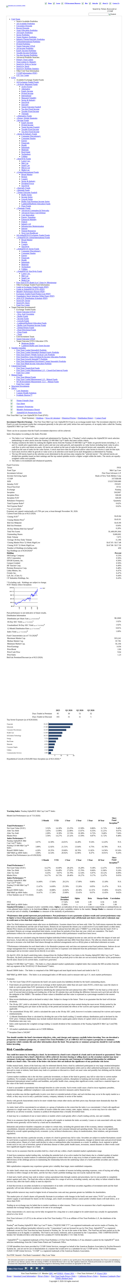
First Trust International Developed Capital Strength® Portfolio (41, 361)
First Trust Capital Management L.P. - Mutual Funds (37, 379)
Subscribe (95, 3)
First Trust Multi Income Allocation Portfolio (34, 364)
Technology (26, 154)
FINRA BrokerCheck (64, 1278)
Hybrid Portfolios (23, 44)
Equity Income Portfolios (26, 51)
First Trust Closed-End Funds (28, 368)
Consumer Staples (28, 138)
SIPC (51, 1273)
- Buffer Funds (22, 316)
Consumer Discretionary (31, 136)
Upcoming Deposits (24, 26)
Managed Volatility (28, 98)
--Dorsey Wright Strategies (26, 118)
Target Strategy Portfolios (26, 37)
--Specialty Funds (23, 188)
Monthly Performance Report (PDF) (30, 292)
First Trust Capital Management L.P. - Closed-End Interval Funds (42, 370)
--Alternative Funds (24, 116)
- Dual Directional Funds (26, 330)
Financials (25, 143)
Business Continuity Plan (110, 1276)
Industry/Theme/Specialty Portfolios (30, 39)
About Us (105, 3)
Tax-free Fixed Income (30, 109)
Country (24, 179)
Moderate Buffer (27, 343)
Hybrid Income (27, 93)
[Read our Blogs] (42, 1269)
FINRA (60, 1273)
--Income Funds (22, 120)
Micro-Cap (25, 168)
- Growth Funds (22, 321)
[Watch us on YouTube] (37, 1269)
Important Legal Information (25, 1276)
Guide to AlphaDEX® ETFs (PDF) (30, 289)
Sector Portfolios (23, 35)
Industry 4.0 (26, 224)
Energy (24, 141)
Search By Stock (23, 303)
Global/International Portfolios (28, 42)
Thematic (25, 114)
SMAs (13, 388)
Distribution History (85, 418)
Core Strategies (22, 391)
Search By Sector (23, 301)
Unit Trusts (15, 19)
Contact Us (116, 3)
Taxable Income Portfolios (26, 53)
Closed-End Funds (18, 366)
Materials (25, 150)
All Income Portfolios (24, 48)
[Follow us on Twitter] (26, 1269)
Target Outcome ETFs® (26, 312)
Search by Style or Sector (26, 64)
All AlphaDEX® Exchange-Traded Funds (33, 235)
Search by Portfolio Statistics (27, 69)
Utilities (24, 156)
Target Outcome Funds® (31, 107)
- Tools (19, 334)
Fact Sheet (21, 403)
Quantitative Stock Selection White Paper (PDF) (35, 296)
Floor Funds (26, 206)
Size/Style (25, 102)
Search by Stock (22, 66)
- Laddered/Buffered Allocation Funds (31, 323)
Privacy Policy (43, 1276)
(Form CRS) (69, 1273)
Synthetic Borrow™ (24, 395)
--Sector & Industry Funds (26, 134)
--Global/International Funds (27, 172)
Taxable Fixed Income (30, 111)
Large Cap (26, 161)
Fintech (24, 222)
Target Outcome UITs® (25, 46)
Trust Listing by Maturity (26, 62)
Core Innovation (27, 215)
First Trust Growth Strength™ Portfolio (32, 359)
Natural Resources (28, 231)
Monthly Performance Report (28, 409)
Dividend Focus (27, 183)
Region (24, 177)
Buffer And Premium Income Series (35, 201)
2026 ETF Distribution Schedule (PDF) (32, 298)
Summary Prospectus (25, 406)
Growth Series (27, 199)
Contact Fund (100, 418)
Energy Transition (28, 217)
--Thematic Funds (23, 208)
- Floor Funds (21, 332)
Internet (24, 228)
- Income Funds (22, 319)
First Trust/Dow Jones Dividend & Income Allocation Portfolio (41, 357)
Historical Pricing (69, 418)
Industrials (25, 147)
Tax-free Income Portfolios (27, 55)
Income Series (26, 197)
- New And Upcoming (25, 314)
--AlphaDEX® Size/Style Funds (29, 271)
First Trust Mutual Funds (26, 377)
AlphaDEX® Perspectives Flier (29, 412)
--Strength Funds (23, 190)
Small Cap (25, 165)
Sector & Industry (28, 100)
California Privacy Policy (88, 1276)
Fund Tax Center (23, 305)
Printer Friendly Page (25, 400)
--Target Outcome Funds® (26, 192)
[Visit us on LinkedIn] (31, 1269)
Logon (58, 3)
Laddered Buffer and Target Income (35, 346)
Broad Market (26, 174)
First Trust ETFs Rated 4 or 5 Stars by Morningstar (36, 282)
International (26, 96)
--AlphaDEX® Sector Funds (27, 249)
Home (50, 3)
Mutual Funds (16, 375)
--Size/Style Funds (23, 159)
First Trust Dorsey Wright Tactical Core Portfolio (35, 355)
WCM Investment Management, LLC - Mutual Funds (37, 382)
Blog (86, 3)
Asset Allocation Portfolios (27, 30)
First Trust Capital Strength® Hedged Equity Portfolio (37, 352)
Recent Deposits (22, 28)
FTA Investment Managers (72, 3)
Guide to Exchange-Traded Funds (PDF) (32, 287)
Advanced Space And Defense (33, 213)
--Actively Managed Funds (27, 84)
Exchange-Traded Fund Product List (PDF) (33, 294)
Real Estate (25, 152)
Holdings (40, 418)
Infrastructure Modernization (32, 226)
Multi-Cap (25, 170)
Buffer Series (26, 195)
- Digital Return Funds (25, 328)
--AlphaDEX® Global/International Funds (33, 237)
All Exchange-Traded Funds (27, 82)
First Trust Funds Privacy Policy (63, 1276)
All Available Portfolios (25, 24)
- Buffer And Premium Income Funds (31, 325)
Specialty (25, 105)
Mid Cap (24, 163)
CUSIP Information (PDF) (26, 73)
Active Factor (26, 87)
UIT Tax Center (22, 75)
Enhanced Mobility (28, 219)
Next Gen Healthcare (29, 233)
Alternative (25, 89)
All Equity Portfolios (24, 33)
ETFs (13, 78)
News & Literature (52, 418)
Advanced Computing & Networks (35, 210)
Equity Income (27, 91)
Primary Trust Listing (24, 60)
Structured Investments (20, 386)
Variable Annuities (18, 348)
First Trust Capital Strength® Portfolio (31, 350)
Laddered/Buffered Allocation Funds (35, 204)
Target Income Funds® (30, 127)
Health (24, 145)
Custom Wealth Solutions (26, 393)
